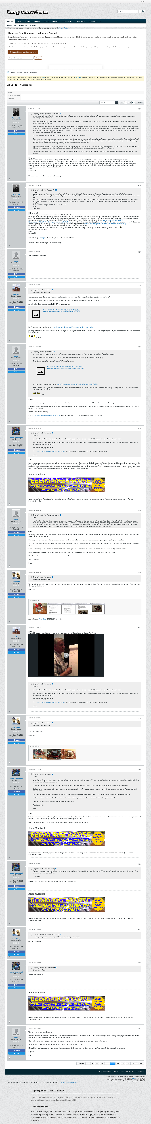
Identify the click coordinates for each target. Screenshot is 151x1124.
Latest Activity (14, 95)
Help (98, 1072)
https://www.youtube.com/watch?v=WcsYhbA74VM (60, 309)
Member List (23, 25)
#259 (139, 285)
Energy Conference (51, 21)
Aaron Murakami (16, 437)
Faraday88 (16, 118)
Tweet (17, 134)
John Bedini (33, 72)
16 (102, 1064)
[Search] (143, 11)
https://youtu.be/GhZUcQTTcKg (39, 222)
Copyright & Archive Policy (68, 1082)
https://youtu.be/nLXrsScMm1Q (115, 224)
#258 (139, 252)
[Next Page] (134, 102)
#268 (139, 930)
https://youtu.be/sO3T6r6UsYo (113, 220)
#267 (139, 864)
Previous (81, 1064)
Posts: (14, 128)
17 (107, 1064)
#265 (139, 718)
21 (128, 1064)
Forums (10, 21)
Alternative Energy (22, 72)
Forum (13, 72)
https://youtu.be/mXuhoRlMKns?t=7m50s (46, 415)
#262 (139, 510)
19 (118, 1064)
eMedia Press (63, 28)
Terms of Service (127, 1072)
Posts (10, 92)
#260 (139, 347)
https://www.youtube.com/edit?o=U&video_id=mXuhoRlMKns (73, 327)
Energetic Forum (95, 21)
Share (18, 131)
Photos (11, 99)
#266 (139, 769)
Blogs (19, 21)
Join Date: (12, 126)
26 (133, 1064)
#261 (139, 428)
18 (112, 1064)
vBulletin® (134, 1078)
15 (97, 1064)
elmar (16, 261)
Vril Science (80, 21)
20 (123, 1064)
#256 (139, 109)
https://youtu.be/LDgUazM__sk (61, 222)
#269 (139, 963)
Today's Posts (12, 25)
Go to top (140, 1072)
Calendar (33, 25)
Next (140, 1064)
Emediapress (67, 21)
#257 (139, 185)
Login (143, 1)
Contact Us (107, 1072)
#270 (139, 1028)
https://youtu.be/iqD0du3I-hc (94, 224)
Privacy (116, 1072)
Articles (27, 21)
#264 (139, 628)
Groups (37, 21)
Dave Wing (16, 581)
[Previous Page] (132, 102)
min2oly (16, 294)
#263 (139, 572)
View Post (60, 113)
